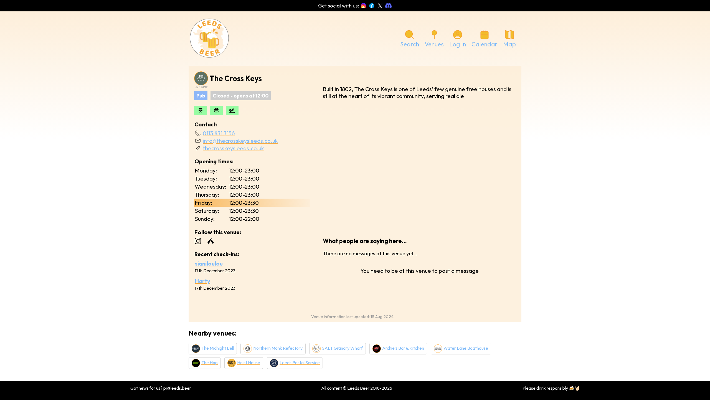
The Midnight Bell (217, 348)
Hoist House (248, 362)
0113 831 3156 (219, 133)
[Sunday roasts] (232, 110)
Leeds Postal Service (300, 362)
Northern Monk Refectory (278, 348)
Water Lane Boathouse (465, 348)
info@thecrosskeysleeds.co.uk (240, 140)
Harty (202, 281)
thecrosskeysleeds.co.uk (233, 148)
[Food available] (216, 110)
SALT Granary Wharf (342, 348)
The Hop (209, 362)
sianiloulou (209, 263)
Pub (200, 95)
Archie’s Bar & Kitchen (403, 348)
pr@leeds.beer (177, 388)
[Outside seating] (200, 110)
